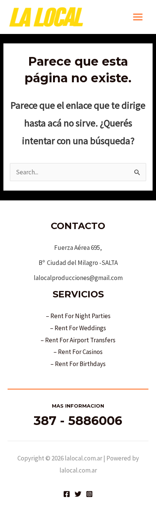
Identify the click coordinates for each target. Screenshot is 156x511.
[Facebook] (66, 494)
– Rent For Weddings (78, 328)
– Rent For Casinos (78, 352)
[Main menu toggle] (138, 17)
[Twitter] (78, 494)
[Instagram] (89, 494)
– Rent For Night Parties (78, 316)
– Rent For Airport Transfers (78, 340)
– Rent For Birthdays (78, 364)
